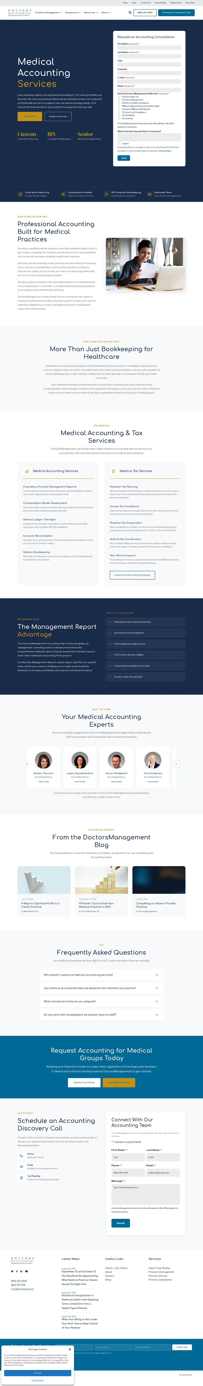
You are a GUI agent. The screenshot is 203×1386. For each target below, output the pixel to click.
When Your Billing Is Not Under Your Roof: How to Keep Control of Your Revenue (80, 1323)
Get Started (29, 116)
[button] (69, 1349)
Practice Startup (158, 1276)
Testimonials (176, 3)
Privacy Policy (38, 1380)
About (104, 12)
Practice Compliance (160, 1280)
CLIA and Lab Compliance (134, 112)
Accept (38, 1373)
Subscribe (182, 1347)
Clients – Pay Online (116, 1268)
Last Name (128, 52)
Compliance (71, 12)
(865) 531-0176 (18, 1285)
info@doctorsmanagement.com (42, 1168)
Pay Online (190, 3)
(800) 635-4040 (145, 12)
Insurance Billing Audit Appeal (136, 109)
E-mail (125, 78)
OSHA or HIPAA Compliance (135, 103)
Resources (89, 12)
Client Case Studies (159, 1268)
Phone (125, 86)
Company (122, 69)
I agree (125, 143)
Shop (134, 3)
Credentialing (128, 115)
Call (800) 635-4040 (119, 1082)
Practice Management (47, 12)
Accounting (127, 118)
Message (117, 1181)
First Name (128, 44)
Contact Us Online (84, 1082)
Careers (109, 1276)
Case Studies (160, 3)
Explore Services (58, 116)
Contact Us (146, 3)
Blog (125, 3)
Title (120, 61)
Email (150, 1165)
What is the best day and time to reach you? (139, 131)
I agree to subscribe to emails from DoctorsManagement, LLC (85, 1353)
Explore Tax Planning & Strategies (132, 575)
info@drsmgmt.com (22, 1289)
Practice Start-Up (130, 97)
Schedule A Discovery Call (176, 12)
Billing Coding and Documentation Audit (140, 106)
